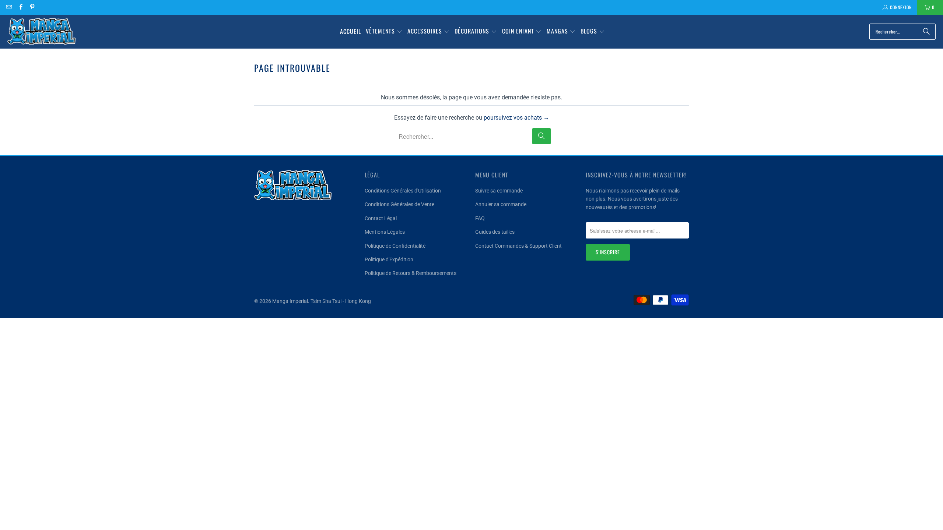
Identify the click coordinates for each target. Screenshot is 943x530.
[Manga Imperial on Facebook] (20, 7)
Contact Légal (381, 218)
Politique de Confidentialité (395, 246)
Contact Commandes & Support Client (518, 246)
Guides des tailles (495, 232)
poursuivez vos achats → (516, 117)
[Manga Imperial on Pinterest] (32, 7)
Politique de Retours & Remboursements (410, 273)
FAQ (480, 218)
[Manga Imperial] (41, 31)
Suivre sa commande (499, 191)
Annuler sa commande (500, 204)
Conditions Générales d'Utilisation (403, 191)
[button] (384, 31)
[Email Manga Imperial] (9, 7)
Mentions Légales (385, 232)
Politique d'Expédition (389, 259)
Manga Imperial (290, 301)
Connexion (901, 7)
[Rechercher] (926, 32)
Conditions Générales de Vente (399, 204)
